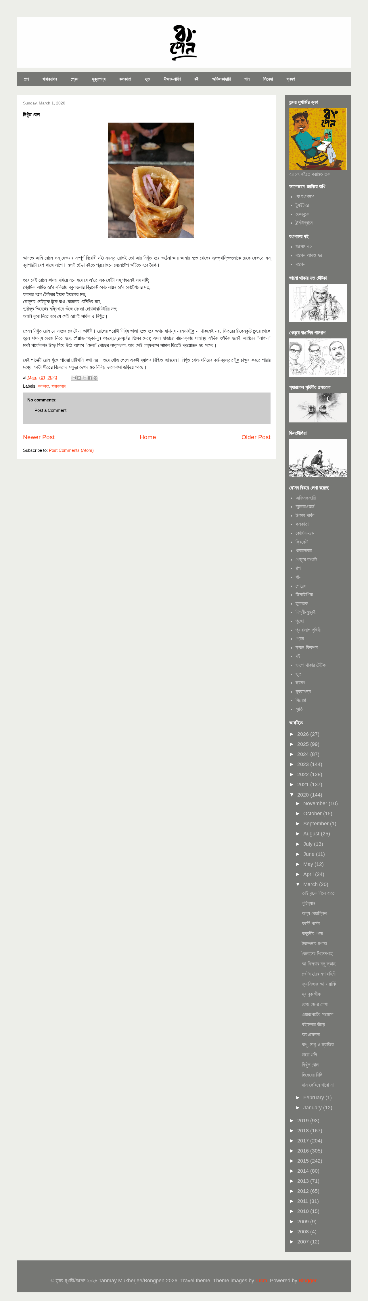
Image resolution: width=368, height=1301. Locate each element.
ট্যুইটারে (302, 205)
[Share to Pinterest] (95, 378)
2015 (303, 1161)
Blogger (307, 1280)
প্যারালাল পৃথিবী (308, 630)
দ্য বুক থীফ (311, 994)
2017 (303, 1141)
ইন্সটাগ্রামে (304, 223)
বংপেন (300, 264)
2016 (303, 1151)
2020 (303, 795)
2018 (303, 1131)
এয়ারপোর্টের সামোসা (317, 1014)
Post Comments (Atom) (71, 450)
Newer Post (39, 437)
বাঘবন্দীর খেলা (312, 933)
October (313, 813)
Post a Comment (50, 410)
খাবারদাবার (50, 79)
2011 (303, 1201)
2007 (303, 1242)
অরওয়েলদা (311, 1034)
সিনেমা (268, 79)
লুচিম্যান (308, 903)
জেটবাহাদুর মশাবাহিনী (319, 974)
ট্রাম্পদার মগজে (314, 943)
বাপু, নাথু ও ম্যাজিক (318, 1044)
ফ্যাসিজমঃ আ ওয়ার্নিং (319, 984)
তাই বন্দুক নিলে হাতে (318, 893)
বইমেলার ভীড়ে (313, 1024)
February (314, 1097)
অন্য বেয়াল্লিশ (314, 913)
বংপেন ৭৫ (304, 246)
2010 (303, 1211)
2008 (303, 1232)
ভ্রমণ (291, 79)
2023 (303, 764)
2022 (303, 774)
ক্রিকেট (302, 542)
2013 (303, 1181)
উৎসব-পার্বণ (172, 79)
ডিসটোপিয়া (304, 594)
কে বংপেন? (305, 196)
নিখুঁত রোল (310, 1065)
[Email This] (73, 378)
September (316, 823)
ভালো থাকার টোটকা (311, 665)
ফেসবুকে (302, 214)
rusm (261, 1280)
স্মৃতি (299, 709)
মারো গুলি (309, 1055)
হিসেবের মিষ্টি (312, 1075)
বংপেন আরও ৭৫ (309, 255)
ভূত (147, 79)
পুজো (300, 621)
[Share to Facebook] (90, 378)
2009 (303, 1221)
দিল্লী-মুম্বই (306, 612)
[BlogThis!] (79, 378)
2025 (303, 744)
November (316, 803)
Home (148, 437)
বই (196, 79)
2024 (303, 754)
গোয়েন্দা (301, 586)
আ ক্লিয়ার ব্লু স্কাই (319, 964)
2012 (303, 1191)
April (309, 874)
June (309, 854)
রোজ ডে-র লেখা (314, 1004)
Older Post (256, 437)
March (311, 884)
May (309, 864)
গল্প (26, 79)
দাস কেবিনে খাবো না (318, 1085)
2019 (303, 1120)
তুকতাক (302, 603)
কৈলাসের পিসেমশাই (317, 954)
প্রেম (74, 79)
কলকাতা (125, 79)
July (308, 844)
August (312, 834)
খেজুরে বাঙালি (306, 559)
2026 (303, 734)
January (313, 1107)
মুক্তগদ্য (99, 79)
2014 (303, 1171)
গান (247, 79)
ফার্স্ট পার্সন (311, 923)
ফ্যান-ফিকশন (307, 647)
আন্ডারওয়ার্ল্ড (305, 506)
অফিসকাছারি (221, 79)
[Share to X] (84, 378)
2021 (303, 784)
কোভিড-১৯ (305, 533)
